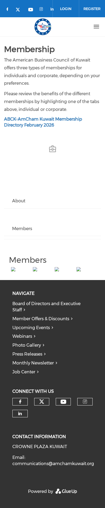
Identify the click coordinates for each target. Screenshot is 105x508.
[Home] (43, 26)
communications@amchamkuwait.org (53, 463)
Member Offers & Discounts (40, 318)
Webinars (22, 336)
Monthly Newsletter (33, 363)
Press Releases (27, 354)
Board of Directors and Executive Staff (46, 306)
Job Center (23, 371)
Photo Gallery (26, 345)
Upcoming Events (31, 327)
